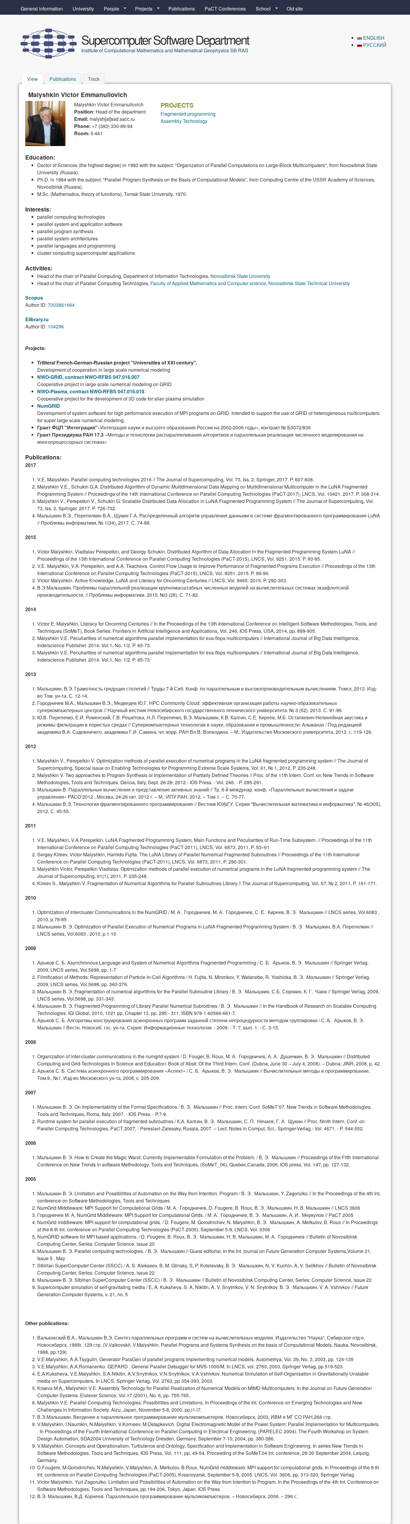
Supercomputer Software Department (165, 39)
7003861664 (61, 304)
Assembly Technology (184, 120)
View (35, 78)
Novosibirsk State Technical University (309, 283)
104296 (56, 326)
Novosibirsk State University (240, 276)
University (83, 8)
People (109, 8)
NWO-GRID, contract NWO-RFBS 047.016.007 (88, 376)
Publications (181, 8)
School (261, 8)
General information (42, 8)
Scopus (34, 297)
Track (94, 78)
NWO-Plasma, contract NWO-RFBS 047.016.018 (90, 391)
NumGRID (48, 405)
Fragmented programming (188, 113)
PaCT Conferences (225, 8)
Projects (141, 8)
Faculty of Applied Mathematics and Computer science (208, 283)
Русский (374, 44)
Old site (295, 8)
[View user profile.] (45, 144)
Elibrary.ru (37, 319)
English (373, 37)
